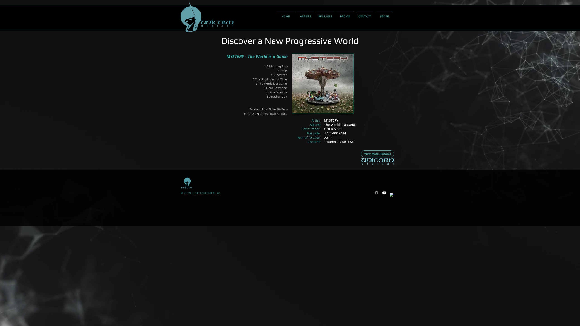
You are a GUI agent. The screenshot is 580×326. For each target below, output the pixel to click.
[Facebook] (376, 192)
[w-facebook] (392, 195)
